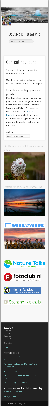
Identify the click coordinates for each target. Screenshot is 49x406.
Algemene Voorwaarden (13, 391)
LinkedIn (27, 48)
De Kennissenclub (10, 371)
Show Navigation (39, 22)
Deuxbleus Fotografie (24, 34)
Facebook (22, 48)
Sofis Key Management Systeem (15, 382)
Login (6, 347)
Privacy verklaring (10, 396)
